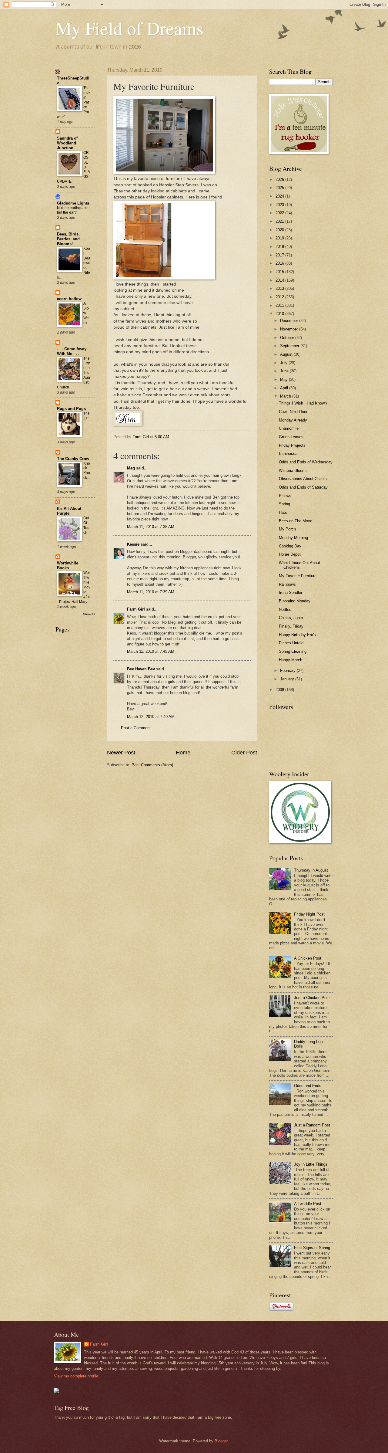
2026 (280, 179)
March (286, 396)
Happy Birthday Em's (297, 634)
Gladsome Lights (73, 203)
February (288, 670)
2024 (280, 196)
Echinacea (288, 453)
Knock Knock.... (86, 473)
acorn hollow (69, 298)
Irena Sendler (290, 592)
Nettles (285, 609)
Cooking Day (290, 546)
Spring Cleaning (292, 651)
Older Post (244, 753)
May (284, 379)
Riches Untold (291, 643)
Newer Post (121, 753)
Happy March (290, 660)
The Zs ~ (86, 415)
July (284, 363)
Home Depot (290, 554)
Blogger (221, 1441)
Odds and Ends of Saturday (303, 487)
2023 (280, 204)
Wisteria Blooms (293, 470)
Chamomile (289, 428)
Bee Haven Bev (141, 669)
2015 (280, 271)
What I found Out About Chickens (299, 565)
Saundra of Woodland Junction (67, 143)
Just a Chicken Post (312, 997)
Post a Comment (136, 728)
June (285, 371)
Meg (131, 468)
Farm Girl (136, 609)
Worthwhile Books (67, 565)
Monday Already (293, 420)
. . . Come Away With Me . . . (71, 351)
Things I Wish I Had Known (303, 403)
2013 (280, 288)
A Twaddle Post (307, 1203)
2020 (280, 230)
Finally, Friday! (292, 626)
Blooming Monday (294, 601)
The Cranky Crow (73, 458)
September (290, 346)
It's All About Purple (69, 511)
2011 (280, 305)
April (284, 388)
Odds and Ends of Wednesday (306, 462)
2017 (280, 255)
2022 (280, 213)
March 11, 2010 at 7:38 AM (150, 526)
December (289, 320)
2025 (280, 187)
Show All (89, 614)
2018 (280, 246)
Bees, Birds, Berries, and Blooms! (68, 239)
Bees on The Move (295, 521)
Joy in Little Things (310, 1164)
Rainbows (287, 584)
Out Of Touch (86, 525)
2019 (280, 238)
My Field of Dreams (129, 28)
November (289, 329)
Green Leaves (291, 437)
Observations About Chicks (303, 478)
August (287, 354)
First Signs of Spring (312, 1247)
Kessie (133, 544)
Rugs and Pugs (71, 408)
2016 (280, 263)
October (287, 337)
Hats (283, 512)
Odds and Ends (307, 1085)
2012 (280, 297)
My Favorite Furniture (297, 576)
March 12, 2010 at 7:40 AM (151, 716)
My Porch (287, 529)
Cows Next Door (293, 411)
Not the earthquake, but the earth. (73, 210)
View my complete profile (76, 1376)
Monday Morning (293, 537)
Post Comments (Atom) (152, 765)
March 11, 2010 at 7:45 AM (150, 651)
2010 (280, 313)
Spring (284, 504)
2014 (280, 280)
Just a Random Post (312, 1125)
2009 (280, 689)
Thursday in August (311, 870)
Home (183, 753)
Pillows (285, 495)
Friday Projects (292, 445)
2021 (280, 221)
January (287, 679)
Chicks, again (291, 617)
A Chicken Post (307, 958)
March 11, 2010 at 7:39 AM (150, 592)
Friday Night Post (309, 914)
